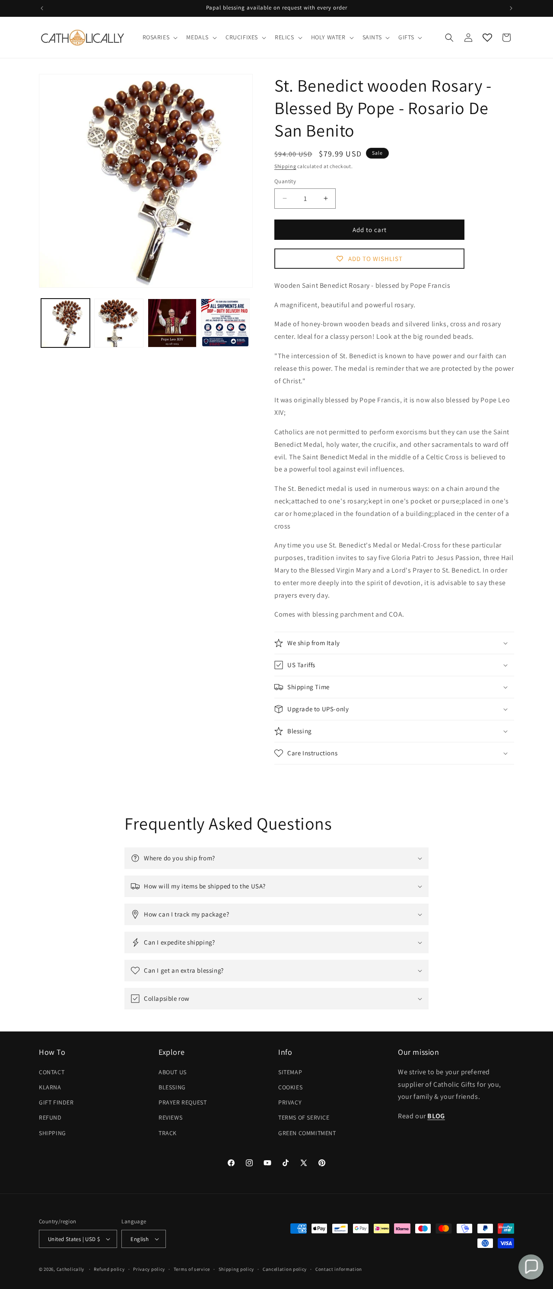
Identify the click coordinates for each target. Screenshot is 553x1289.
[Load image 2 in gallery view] (118, 323)
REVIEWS (170, 1117)
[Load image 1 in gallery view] (65, 323)
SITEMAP (290, 1072)
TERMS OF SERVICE (304, 1117)
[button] (159, 37)
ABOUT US (173, 1072)
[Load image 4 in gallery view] (225, 323)
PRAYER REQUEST (183, 1102)
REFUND (50, 1117)
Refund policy (109, 1269)
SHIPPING (52, 1132)
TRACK (168, 1132)
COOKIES (290, 1087)
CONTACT (51, 1072)
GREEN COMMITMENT (307, 1132)
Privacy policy (149, 1269)
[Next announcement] (511, 8)
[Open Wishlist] (487, 37)
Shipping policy (236, 1269)
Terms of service (192, 1269)
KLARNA (50, 1087)
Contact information (338, 1269)
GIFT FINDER (56, 1102)
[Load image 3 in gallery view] (172, 323)
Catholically (70, 1269)
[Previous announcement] (41, 8)
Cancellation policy (285, 1269)
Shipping (285, 166)
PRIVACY (290, 1102)
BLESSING (172, 1087)
